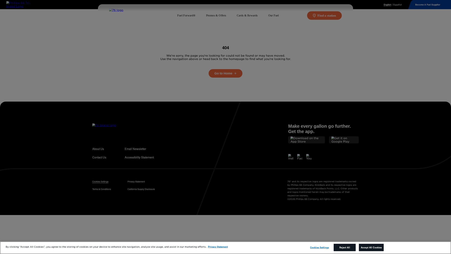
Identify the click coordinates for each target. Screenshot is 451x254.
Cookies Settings (319, 247)
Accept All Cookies (371, 247)
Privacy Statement (218, 246)
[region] (225, 247)
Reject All (344, 247)
